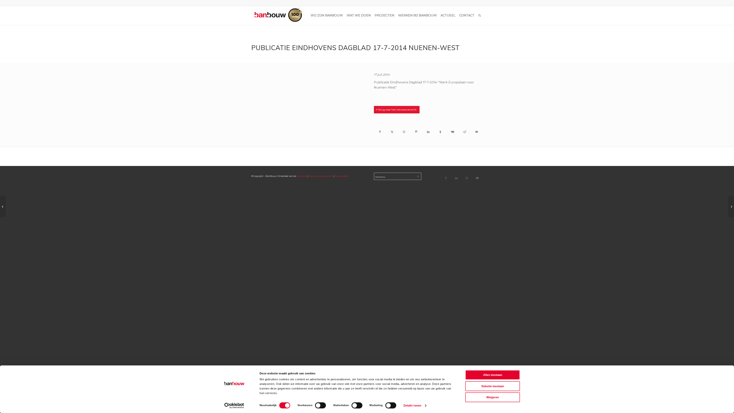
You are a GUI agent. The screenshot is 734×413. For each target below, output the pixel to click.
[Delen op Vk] (452, 131)
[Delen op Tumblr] (440, 131)
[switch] (320, 405)
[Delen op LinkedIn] (428, 131)
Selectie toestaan (492, 386)
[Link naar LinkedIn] (456, 178)
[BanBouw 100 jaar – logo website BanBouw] (277, 15)
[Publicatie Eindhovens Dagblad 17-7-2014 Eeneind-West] (3, 206)
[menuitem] (327, 15)
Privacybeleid (341, 176)
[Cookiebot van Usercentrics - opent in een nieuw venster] (234, 405)
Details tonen (412, 405)
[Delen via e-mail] (477, 131)
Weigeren (492, 397)
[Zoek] (479, 15)
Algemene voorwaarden (321, 176)
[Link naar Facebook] (446, 178)
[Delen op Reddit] (465, 131)
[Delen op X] (392, 131)
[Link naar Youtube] (477, 178)
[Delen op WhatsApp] (404, 131)
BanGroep (301, 176)
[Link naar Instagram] (467, 178)
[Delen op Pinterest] (416, 131)
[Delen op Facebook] (380, 131)
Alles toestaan (492, 374)
